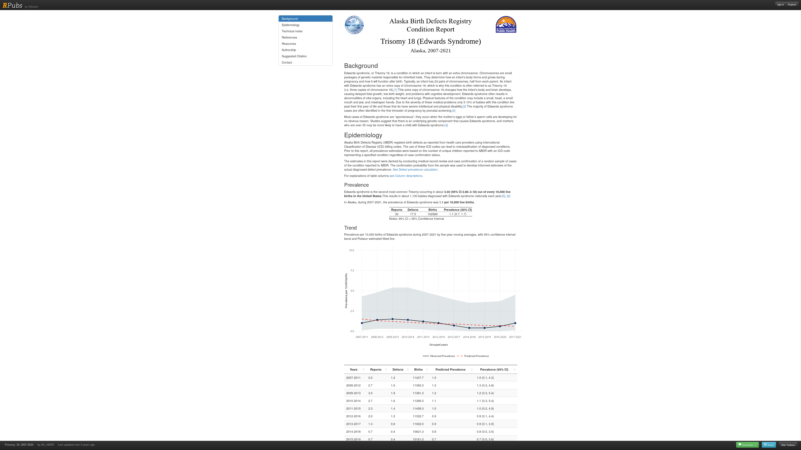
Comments (749, 444)
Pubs (12, 5)
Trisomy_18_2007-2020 (19, 444)
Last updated (76, 444)
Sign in (780, 4)
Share (770, 444)
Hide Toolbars (788, 444)
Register (792, 4)
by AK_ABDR (46, 444)
